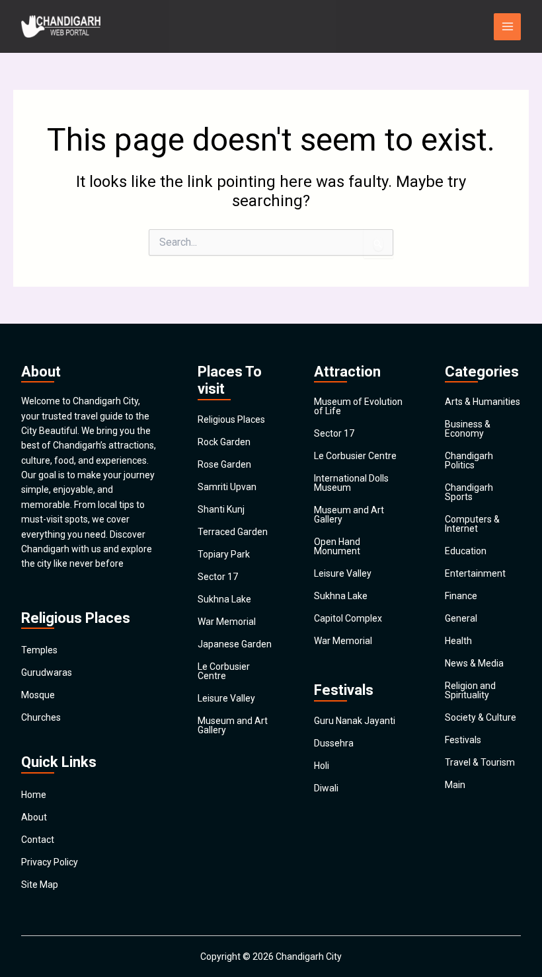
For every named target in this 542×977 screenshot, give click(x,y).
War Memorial (227, 621)
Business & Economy (467, 429)
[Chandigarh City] (60, 26)
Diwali (326, 788)
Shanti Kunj (221, 509)
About (34, 817)
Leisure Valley (226, 698)
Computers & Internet (472, 524)
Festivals (463, 740)
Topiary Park (224, 554)
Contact (37, 839)
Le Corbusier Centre (224, 671)
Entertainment (475, 573)
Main (455, 784)
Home (33, 794)
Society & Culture (480, 717)
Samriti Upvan (227, 487)
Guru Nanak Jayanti (354, 720)
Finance (461, 596)
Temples (39, 650)
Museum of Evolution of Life (358, 406)
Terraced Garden (233, 531)
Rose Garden (224, 464)
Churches (41, 717)
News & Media (474, 663)
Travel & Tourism (480, 762)
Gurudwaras (46, 672)
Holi (321, 765)
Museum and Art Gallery (233, 725)
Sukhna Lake (224, 599)
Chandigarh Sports (469, 492)
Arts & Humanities (482, 401)
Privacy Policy (49, 862)
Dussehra (334, 743)
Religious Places (231, 419)
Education (465, 551)
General (461, 618)
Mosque (38, 695)
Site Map (39, 884)
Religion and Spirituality (470, 690)
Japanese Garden (235, 644)
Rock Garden (224, 442)
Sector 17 (218, 576)
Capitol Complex (348, 618)
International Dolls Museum (351, 483)
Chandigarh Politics (469, 460)
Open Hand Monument (337, 546)
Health (458, 640)
